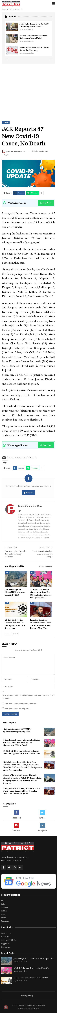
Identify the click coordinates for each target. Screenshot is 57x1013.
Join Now (47, 202)
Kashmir (6, 122)
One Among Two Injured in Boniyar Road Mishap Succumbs (16, 554)
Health (3, 914)
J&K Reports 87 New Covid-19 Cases (17, 458)
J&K (7, 572)
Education (5, 921)
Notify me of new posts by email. (17, 708)
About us (5, 937)
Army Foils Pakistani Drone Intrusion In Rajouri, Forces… (32, 37)
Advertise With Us (8, 940)
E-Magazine (6, 933)
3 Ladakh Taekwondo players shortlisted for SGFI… (31, 968)
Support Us (5, 943)
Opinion (4, 907)
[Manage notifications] (6, 1007)
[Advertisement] (28, 90)
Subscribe (30, 493)
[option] (28, 38)
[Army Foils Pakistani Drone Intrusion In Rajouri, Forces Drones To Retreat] (12, 38)
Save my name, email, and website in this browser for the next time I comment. (28, 696)
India (3, 904)
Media (3, 918)
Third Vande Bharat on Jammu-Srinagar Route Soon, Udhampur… (35, 25)
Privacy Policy (27, 995)
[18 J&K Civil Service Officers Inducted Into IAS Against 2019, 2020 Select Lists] (16, 609)
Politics (4, 911)
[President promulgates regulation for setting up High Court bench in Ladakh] (12, 50)
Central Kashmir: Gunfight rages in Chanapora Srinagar (42, 554)
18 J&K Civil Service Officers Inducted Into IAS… (31, 977)
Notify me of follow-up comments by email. (21, 703)
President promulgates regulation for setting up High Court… (34, 48)
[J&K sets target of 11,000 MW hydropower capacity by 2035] (16, 579)
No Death (32, 458)
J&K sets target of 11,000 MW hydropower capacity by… (34, 958)
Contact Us (5, 947)
